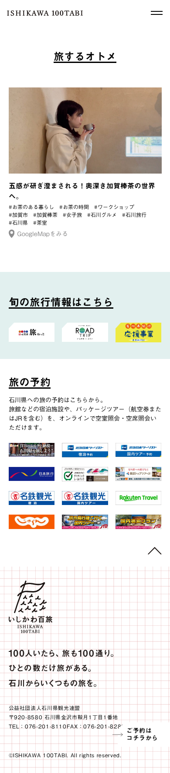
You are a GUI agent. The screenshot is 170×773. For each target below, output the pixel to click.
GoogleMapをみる (42, 234)
